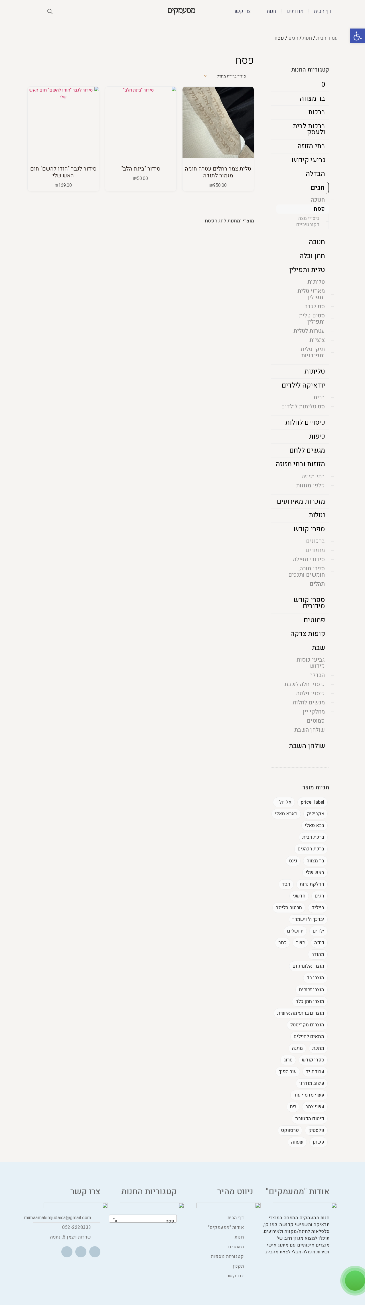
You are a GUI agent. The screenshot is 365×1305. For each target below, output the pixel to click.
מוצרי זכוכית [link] (311, 989)
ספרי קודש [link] (309, 529)
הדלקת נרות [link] (312, 884)
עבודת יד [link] (315, 1071)
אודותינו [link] (295, 11)
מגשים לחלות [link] (309, 702)
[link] (357, 36)
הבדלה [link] (315, 174)
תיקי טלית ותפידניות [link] (313, 352)
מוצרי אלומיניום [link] (308, 966)
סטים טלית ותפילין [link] (312, 318)
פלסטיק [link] (316, 1130)
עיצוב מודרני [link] (311, 1083)
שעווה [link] (297, 1142)
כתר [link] (282, 942)
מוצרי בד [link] (315, 977)
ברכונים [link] (315, 541)
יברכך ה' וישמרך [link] (308, 919)
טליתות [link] (316, 282)
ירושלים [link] (295, 931)
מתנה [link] (297, 1048)
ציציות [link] (317, 340)
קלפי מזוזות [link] (310, 485)
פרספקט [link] (290, 1130)
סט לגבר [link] (315, 306)
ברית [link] (319, 397)
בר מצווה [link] (312, 99)
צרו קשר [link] (242, 11)
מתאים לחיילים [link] (309, 1036)
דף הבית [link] (322, 11)
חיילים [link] (317, 907)
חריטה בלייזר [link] (289, 907)
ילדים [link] (318, 931)
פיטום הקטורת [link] (309, 1118)
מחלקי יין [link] (314, 712)
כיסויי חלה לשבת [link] (304, 684)
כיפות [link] (317, 436)
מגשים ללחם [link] (307, 450)
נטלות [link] (317, 515)
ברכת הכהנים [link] (311, 848)
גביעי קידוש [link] (308, 160)
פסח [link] (319, 209)
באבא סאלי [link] (286, 813)
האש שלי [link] (315, 872)
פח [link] (293, 1106)
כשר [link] (300, 942)
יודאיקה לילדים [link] (303, 385)
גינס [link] (293, 860)
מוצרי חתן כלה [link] (309, 1001)
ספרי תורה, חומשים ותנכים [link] (306, 571)
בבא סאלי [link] (314, 825)
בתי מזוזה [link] (311, 146)
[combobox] (143, 1219)
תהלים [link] (317, 584)
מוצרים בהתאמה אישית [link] (300, 1013)
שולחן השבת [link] (309, 730)
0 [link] (323, 85)
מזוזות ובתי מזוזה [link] (300, 464)
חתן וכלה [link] (312, 256)
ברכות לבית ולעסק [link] (309, 129)
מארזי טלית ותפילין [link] (311, 294)
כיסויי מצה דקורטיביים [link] (307, 221)
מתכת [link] (318, 1048)
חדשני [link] (299, 895)
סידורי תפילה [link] (309, 559)
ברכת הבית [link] (313, 837)
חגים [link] (293, 38)
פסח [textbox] (144, 1221)
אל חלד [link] (283, 802)
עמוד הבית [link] (327, 38)
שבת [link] (318, 648)
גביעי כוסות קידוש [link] (311, 663)
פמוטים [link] (314, 620)
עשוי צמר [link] (314, 1106)
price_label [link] (312, 802)
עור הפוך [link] (288, 1071)
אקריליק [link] (315, 813)
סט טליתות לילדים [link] (303, 406)
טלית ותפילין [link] (307, 270)
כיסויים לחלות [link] (305, 422)
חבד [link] (286, 884)
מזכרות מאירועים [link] (301, 501)
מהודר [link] (317, 954)
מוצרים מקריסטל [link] (307, 1024)
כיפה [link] (319, 942)
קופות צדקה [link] (307, 634)
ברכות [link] (316, 112)
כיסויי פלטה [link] (310, 693)
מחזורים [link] (315, 550)
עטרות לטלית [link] (309, 331)
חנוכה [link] (318, 200)
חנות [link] (271, 11)
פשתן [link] (318, 1142)
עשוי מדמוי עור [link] (309, 1095)
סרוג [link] (288, 1059)
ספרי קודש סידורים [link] (309, 603)
